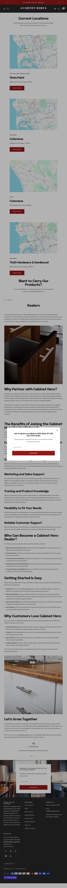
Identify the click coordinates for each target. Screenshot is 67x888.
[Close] (57, 430)
